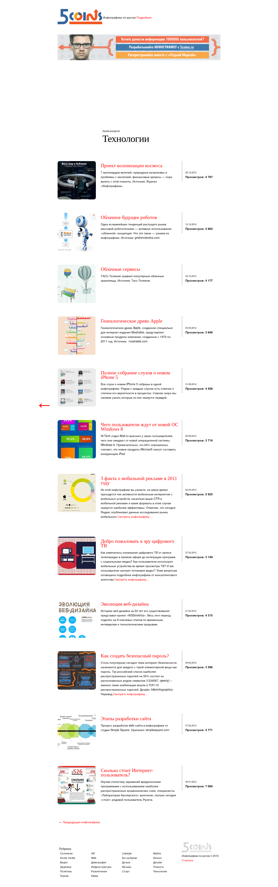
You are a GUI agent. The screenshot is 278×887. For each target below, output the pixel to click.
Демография (98, 862)
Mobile (157, 853)
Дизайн (157, 862)
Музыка (126, 866)
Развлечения (99, 871)
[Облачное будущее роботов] (77, 232)
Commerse (66, 853)
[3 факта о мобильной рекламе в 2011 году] (77, 493)
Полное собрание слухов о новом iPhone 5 (135, 375)
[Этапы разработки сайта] (77, 733)
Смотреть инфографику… (134, 516)
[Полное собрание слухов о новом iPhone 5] (77, 387)
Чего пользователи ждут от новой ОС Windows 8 (139, 427)
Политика (66, 871)
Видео (64, 862)
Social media (67, 857)
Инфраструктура (101, 866)
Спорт (126, 871)
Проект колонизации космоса (131, 165)
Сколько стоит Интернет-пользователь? (127, 773)
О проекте (188, 860)
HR (93, 853)
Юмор (94, 875)
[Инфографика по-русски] (80, 23)
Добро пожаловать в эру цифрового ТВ (137, 543)
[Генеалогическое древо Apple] (77, 335)
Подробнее (144, 17)
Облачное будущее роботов (129, 217)
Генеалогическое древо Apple (131, 321)
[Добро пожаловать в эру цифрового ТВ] (77, 556)
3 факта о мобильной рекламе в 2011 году (139, 481)
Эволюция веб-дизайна (125, 604)
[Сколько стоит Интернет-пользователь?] (77, 785)
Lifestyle (127, 853)
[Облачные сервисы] (77, 284)
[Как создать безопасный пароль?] (77, 670)
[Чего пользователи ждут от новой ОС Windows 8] (77, 439)
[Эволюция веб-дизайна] (77, 618)
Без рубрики (129, 857)
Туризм (64, 875)
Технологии (160, 871)
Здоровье (65, 866)
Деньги (126, 862)
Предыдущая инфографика (79, 822)
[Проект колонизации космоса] (77, 180)
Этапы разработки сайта (126, 718)
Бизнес (157, 857)
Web (93, 857)
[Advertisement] (139, 89)
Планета (158, 866)
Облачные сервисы (120, 269)
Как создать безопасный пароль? (135, 655)
